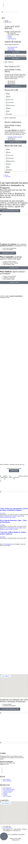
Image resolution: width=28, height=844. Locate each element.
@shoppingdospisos (8, 544)
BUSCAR (7, 172)
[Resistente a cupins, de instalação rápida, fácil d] (14, 612)
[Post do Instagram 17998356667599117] (23, 552)
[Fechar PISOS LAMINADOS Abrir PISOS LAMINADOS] (5, 119)
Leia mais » (3, 513)
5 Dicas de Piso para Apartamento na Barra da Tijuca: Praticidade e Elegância (14, 509)
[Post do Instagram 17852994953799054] (4, 587)
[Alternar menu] (3, 18)
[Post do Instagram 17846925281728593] (23, 642)
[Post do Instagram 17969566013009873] (14, 552)
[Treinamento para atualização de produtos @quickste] (23, 590)
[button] (15, 52)
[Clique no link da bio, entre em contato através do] (4, 567)
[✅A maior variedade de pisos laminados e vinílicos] (14, 655)
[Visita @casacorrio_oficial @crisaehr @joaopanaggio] (4, 643)
